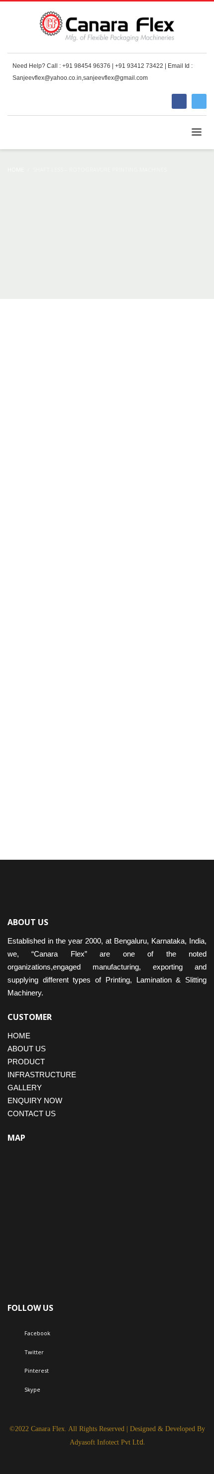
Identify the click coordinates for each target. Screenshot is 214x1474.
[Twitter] (199, 101)
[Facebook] (179, 101)
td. (107, 1442)
